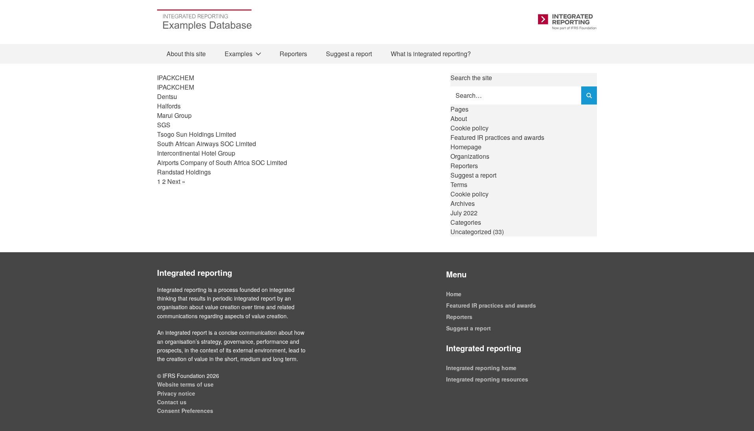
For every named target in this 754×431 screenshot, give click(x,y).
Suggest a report (349, 53)
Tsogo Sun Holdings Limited (196, 134)
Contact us (172, 402)
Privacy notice (176, 393)
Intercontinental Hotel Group (196, 153)
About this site (186, 53)
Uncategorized (470, 231)
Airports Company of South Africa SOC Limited (222, 162)
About (458, 118)
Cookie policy (469, 127)
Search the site (471, 77)
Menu (456, 274)
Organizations (469, 156)
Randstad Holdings (184, 171)
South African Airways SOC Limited (206, 143)
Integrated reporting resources (487, 379)
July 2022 (464, 212)
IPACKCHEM (175, 87)
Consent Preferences (185, 410)
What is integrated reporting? (431, 53)
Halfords (169, 105)
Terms (458, 184)
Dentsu (167, 96)
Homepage (465, 146)
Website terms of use (185, 384)
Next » (176, 181)
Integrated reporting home (481, 368)
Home (453, 294)
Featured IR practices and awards (497, 137)
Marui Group (174, 115)
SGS (163, 124)
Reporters (293, 53)
